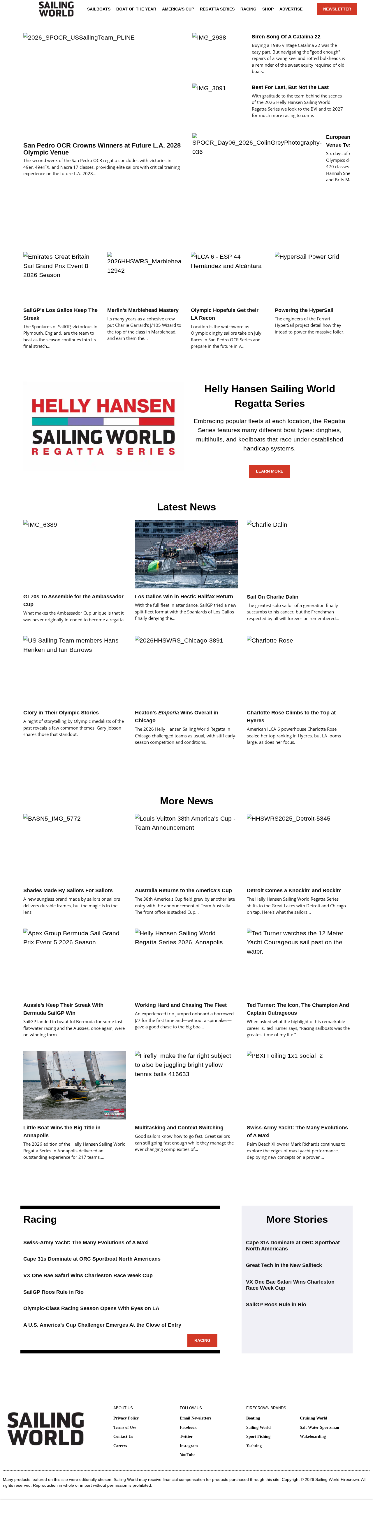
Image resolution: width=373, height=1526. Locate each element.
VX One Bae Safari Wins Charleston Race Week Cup (88, 1275)
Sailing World (258, 1427)
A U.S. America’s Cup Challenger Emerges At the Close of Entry (102, 1325)
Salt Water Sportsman (319, 1427)
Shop (268, 9)
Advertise (290, 9)
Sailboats (98, 9)
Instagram (189, 1446)
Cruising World (313, 1418)
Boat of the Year (136, 9)
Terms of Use (124, 1427)
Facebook (188, 1427)
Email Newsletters (195, 1418)
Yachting (254, 1446)
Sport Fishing (258, 1436)
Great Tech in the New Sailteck (284, 1265)
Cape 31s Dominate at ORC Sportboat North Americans (92, 1259)
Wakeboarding (313, 1436)
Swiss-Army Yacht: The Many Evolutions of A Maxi (86, 1242)
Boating (253, 1418)
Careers (120, 1446)
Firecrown (350, 1479)
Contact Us (123, 1436)
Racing (248, 9)
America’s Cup (178, 9)
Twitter (186, 1436)
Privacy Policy (126, 1418)
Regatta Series (217, 9)
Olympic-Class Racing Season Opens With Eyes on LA (91, 1308)
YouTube (187, 1455)
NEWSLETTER (337, 9)
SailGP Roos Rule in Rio (53, 1292)
